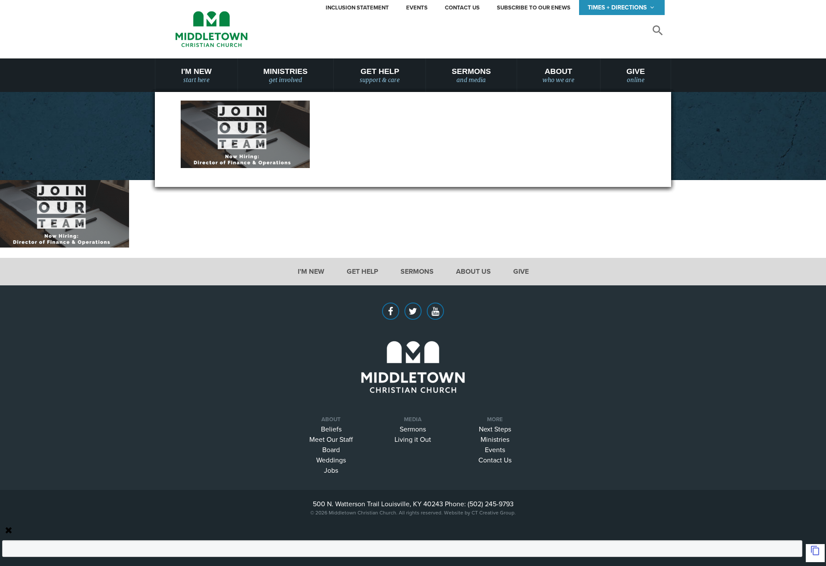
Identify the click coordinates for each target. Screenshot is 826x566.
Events (417, 7)
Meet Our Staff (331, 439)
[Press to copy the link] (815, 553)
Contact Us (462, 7)
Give (635, 75)
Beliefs (331, 429)
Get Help (380, 75)
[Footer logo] (413, 354)
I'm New (196, 75)
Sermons (471, 75)
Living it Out (413, 439)
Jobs (331, 470)
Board (331, 449)
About (558, 75)
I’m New (311, 271)
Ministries (285, 75)
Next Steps (495, 429)
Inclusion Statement (357, 7)
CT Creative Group (493, 512)
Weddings (331, 460)
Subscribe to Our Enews (533, 7)
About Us (473, 271)
